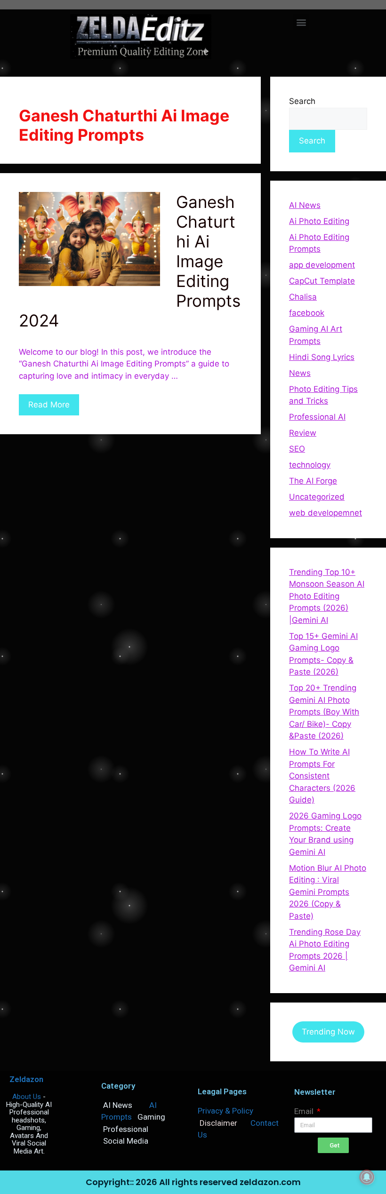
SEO (297, 449)
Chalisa (303, 297)
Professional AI (317, 417)
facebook (306, 313)
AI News (305, 205)
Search (302, 101)
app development (322, 265)
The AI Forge (313, 481)
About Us (26, 1096)
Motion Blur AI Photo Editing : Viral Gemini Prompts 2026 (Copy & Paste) (327, 892)
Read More (49, 404)
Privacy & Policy (225, 1110)
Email (304, 1111)
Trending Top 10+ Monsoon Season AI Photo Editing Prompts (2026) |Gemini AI (326, 596)
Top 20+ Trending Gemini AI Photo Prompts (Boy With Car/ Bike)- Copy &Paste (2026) (324, 711)
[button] (301, 22)
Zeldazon (26, 1079)
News (300, 373)
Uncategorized (317, 496)
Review (302, 433)
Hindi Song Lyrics (321, 357)
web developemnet (325, 512)
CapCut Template (322, 281)
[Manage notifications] (366, 1177)
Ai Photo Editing (319, 221)
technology (309, 465)
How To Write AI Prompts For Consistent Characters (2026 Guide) (322, 775)
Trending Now (328, 1031)
